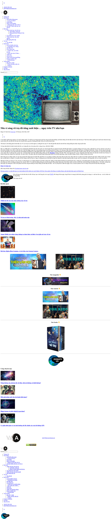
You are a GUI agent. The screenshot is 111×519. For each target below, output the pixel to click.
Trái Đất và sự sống (13, 46)
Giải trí (9, 65)
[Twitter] (4, 3)
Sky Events (7, 69)
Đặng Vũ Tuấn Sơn (6, 166)
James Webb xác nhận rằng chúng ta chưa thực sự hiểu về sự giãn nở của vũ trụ (25, 234)
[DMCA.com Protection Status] (31, 445)
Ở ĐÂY (52, 174)
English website (8, 67)
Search (2, 72)
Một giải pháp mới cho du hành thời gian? (14, 397)
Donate (6, 68)
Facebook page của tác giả (21, 168)
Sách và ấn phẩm (11, 23)
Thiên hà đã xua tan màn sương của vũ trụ (14, 200)
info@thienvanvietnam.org (10, 8)
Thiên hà (9, 54)
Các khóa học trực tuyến (13, 35)
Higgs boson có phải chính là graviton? (13, 411)
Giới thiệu (6, 18)
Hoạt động (9, 22)
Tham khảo (7, 61)
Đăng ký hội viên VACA (14, 24)
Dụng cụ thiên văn (11, 58)
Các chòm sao (10, 49)
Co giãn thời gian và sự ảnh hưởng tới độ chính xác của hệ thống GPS (22, 425)
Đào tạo (6, 29)
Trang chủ (6, 16)
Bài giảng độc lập (11, 39)
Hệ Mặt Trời (10, 48)
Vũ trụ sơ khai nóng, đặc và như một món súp (15, 217)
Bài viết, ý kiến (10, 62)
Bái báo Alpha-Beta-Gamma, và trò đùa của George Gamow (19, 251)
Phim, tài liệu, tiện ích (13, 64)
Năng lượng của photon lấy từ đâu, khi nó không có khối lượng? (21, 383)
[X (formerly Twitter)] (4, 137)
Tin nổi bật (9, 42)
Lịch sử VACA (11, 20)
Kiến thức (6, 43)
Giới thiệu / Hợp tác (15, 31)
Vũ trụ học (9, 56)
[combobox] (11, 72)
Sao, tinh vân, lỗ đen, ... (14, 53)
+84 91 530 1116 (8, 7)
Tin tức (5, 41)
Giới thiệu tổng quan (12, 19)
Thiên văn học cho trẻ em (13, 30)
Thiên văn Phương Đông (13, 57)
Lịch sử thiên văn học (12, 45)
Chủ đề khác (11, 60)
